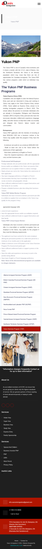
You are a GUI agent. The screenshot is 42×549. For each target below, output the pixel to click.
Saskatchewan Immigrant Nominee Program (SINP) (20, 319)
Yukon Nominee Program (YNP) (14, 329)
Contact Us (24, 540)
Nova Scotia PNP (9, 309)
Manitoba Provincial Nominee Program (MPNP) (19, 292)
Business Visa (8, 425)
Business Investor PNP (11, 450)
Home (6, 22)
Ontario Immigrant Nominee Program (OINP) (18, 287)
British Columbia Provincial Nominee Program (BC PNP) (20, 281)
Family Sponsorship (10, 435)
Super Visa (7, 421)
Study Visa (7, 428)
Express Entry (8, 432)
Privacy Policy (8, 465)
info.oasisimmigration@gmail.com (20, 502)
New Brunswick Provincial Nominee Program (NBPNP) (18, 298)
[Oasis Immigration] (15, 4)
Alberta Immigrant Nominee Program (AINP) (18, 275)
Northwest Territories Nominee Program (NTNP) (19, 324)
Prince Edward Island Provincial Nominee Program (20, 314)
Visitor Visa (7, 417)
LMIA (5, 458)
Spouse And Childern (10, 447)
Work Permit (8, 461)
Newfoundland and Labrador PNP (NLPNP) (17, 304)
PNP (5, 454)
